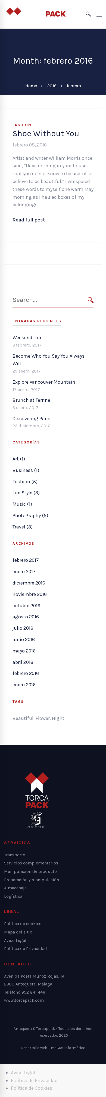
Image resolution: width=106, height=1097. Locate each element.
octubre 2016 (26, 606)
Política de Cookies (31, 1088)
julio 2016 (23, 628)
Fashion (22, 125)
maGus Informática (68, 1048)
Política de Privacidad (34, 1080)
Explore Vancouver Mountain (44, 382)
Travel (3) (23, 527)
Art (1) (19, 459)
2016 (52, 85)
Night (58, 718)
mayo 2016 (24, 651)
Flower (43, 718)
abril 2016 (23, 662)
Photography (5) (30, 515)
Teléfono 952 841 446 (24, 992)
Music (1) (22, 504)
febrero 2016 (26, 673)
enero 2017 (24, 571)
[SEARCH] (90, 300)
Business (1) (26, 470)
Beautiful (23, 718)
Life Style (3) (26, 493)
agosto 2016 (26, 617)
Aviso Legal (23, 1073)
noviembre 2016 (30, 594)
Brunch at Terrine (31, 400)
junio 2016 (24, 639)
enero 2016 (24, 685)
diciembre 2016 (29, 583)
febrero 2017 (26, 560)
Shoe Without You (46, 133)
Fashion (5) (25, 482)
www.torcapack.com (24, 1000)
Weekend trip (27, 338)
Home (31, 85)
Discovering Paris (31, 419)
